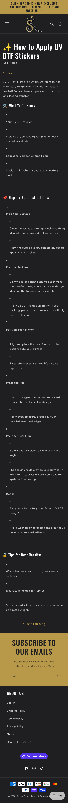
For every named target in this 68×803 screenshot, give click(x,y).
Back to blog (36, 624)
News (10, 734)
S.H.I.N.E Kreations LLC (28, 796)
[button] (7, 24)
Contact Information (19, 742)
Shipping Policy (16, 710)
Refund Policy (15, 718)
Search (11, 702)
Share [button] (10, 73)
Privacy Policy (15, 726)
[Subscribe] (57, 676)
